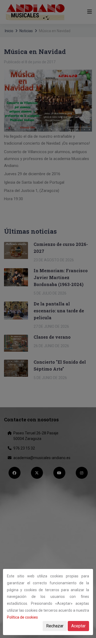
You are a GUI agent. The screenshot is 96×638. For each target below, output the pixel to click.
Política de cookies (22, 617)
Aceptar (78, 625)
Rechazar (54, 625)
